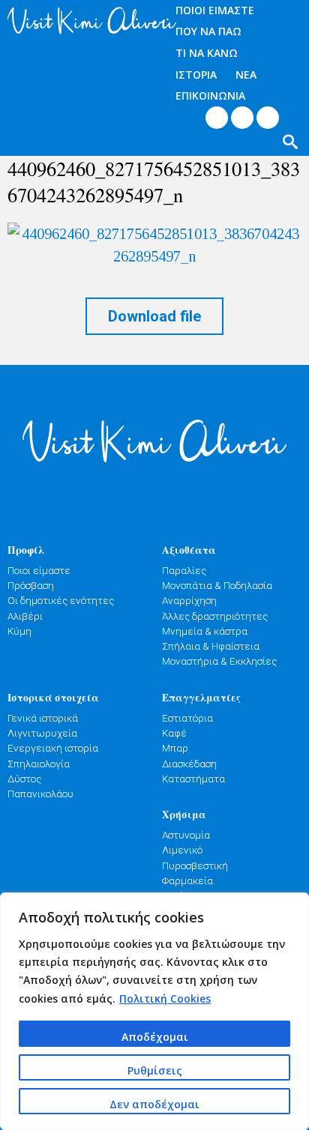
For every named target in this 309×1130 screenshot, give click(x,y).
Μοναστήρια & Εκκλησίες (219, 661)
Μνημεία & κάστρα (205, 631)
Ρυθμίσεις (155, 1070)
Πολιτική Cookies (165, 998)
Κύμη (20, 631)
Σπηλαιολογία (39, 764)
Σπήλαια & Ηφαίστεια (211, 646)
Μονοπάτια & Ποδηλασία (217, 585)
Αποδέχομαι (155, 1037)
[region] (154, 1011)
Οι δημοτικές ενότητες (61, 600)
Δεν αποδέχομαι (155, 1104)
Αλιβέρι (25, 616)
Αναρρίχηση (189, 600)
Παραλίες (184, 570)
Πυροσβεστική (195, 865)
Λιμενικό (182, 850)
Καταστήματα (193, 779)
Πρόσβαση (31, 585)
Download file (154, 316)
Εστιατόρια (187, 718)
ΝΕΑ (246, 74)
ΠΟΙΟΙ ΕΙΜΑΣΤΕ (215, 10)
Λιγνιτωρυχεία (42, 733)
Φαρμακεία (187, 880)
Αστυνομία (186, 835)
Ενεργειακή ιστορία (53, 748)
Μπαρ (175, 748)
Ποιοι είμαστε (39, 570)
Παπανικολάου (41, 794)
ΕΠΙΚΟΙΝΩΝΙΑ (210, 95)
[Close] (293, 905)
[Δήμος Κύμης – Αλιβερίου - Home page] (77, 20)
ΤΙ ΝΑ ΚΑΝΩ (207, 53)
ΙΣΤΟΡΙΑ (196, 74)
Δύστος (24, 779)
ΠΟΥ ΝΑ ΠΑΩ (209, 31)
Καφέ (174, 733)
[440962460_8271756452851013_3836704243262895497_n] (155, 245)
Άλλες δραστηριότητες (215, 616)
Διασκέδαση (189, 764)
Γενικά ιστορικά (43, 718)
